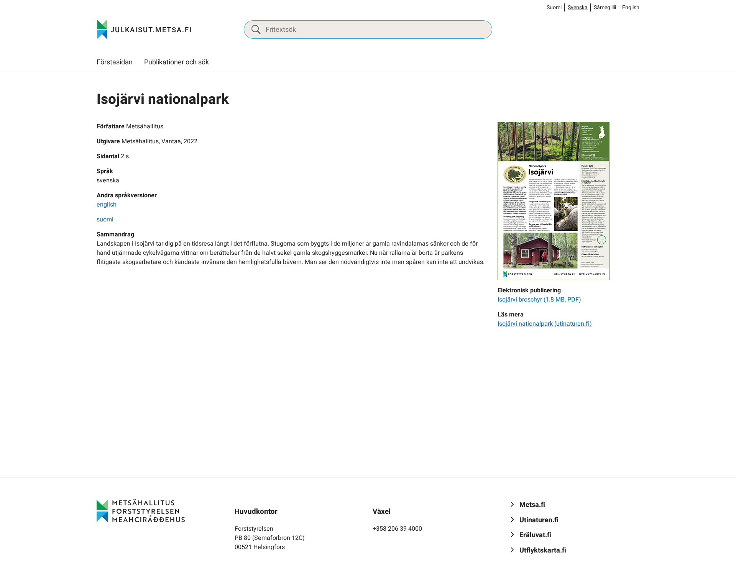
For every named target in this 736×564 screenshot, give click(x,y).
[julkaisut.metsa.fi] (141, 510)
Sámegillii (605, 7)
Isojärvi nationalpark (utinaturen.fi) (545, 323)
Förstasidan (115, 62)
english (107, 204)
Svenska (578, 7)
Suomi (554, 7)
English (630, 7)
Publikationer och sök (176, 62)
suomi (105, 219)
